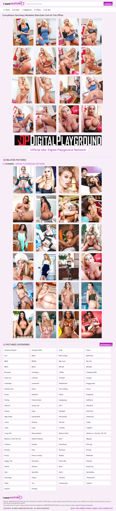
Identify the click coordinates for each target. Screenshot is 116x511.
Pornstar (62, 450)
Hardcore (89, 411)
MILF (61, 439)
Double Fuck (9, 389)
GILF (60, 405)
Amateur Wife (37, 350)
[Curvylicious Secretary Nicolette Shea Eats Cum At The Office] (91, 266)
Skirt (60, 466)
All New (16, 10)
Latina (88, 422)
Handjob (62, 411)
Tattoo (34, 478)
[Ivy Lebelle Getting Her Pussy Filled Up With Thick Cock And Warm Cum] (91, 324)
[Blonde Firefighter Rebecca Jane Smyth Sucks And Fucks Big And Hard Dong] (69, 237)
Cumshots (35, 383)
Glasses (7, 405)
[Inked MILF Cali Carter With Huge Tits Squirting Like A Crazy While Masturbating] (23, 208)
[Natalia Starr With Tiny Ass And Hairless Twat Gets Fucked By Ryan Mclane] (69, 179)
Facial (6, 394)
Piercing (89, 444)
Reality (61, 455)
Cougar (89, 378)
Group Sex (35, 405)
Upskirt (7, 489)
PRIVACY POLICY (86, 508)
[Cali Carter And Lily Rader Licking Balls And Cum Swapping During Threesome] (69, 295)
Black (34, 367)
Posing (88, 450)
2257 (100, 508)
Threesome (90, 478)
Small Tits (89, 466)
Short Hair (62, 461)
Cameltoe (35, 372)
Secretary (35, 461)
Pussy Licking (37, 455)
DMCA (95, 508)
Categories (27, 10)
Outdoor (7, 444)
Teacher (62, 478)
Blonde (61, 367)
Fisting (6, 400)
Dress (34, 389)
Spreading (90, 472)
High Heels (8, 417)
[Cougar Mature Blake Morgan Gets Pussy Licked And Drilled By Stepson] (69, 208)
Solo (5, 472)
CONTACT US (108, 508)
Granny (7, 411)
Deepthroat (63, 383)
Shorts (6, 466)
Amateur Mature (10, 350)
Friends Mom (36, 400)
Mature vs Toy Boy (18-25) (96, 433)
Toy (33, 483)
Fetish (61, 394)
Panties (34, 444)
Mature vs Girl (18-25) (12, 439)
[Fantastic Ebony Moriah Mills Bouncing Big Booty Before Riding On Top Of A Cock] (46, 208)
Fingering (89, 394)
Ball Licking (63, 356)
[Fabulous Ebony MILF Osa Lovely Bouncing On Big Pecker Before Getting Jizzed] (69, 324)
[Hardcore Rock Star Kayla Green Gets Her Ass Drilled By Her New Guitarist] (46, 179)
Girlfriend (89, 400)
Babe (33, 356)
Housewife (63, 417)
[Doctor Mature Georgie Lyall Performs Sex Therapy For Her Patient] (23, 179)
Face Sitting (63, 389)
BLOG (73, 508)
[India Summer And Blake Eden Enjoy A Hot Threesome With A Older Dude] (23, 324)
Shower (34, 466)
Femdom (35, 394)
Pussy (6, 455)
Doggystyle (90, 383)
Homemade (36, 417)
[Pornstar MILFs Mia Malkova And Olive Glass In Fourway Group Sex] (46, 295)
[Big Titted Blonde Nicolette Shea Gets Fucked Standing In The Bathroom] (91, 237)
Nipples (89, 439)
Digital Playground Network (30, 164)
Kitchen (61, 422)
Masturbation (37, 433)
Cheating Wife (91, 372)
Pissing (7, 450)
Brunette (7, 372)
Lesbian (62, 428)
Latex (6, 428)
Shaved (89, 461)
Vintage (34, 489)
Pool (33, 450)
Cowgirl (62, 378)
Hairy (33, 411)
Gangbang (63, 400)
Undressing (63, 483)
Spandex (35, 472)
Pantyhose (63, 444)
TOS (77, 508)
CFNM (61, 372)
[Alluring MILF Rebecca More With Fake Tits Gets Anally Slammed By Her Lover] (23, 266)
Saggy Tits (8, 461)
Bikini (6, 367)
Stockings (8, 478)
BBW (6, 361)
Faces (88, 389)
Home (7, 10)
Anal (60, 350)
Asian (88, 350)
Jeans (6, 422)
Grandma (89, 405)
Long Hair (7, 433)
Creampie (7, 383)
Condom (35, 378)
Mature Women (37, 439)
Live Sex (47, 10)
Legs (33, 428)
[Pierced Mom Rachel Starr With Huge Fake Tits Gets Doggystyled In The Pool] (91, 295)
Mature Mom (63, 433)
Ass (5, 356)
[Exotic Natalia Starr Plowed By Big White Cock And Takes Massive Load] (23, 295)
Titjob (6, 483)
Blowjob (89, 367)
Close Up (7, 378)
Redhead (89, 455)
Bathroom (89, 356)
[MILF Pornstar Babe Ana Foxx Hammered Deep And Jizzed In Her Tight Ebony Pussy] (23, 237)
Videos (38, 10)
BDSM (34, 361)
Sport (61, 472)
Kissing (34, 422)
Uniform (89, 483)
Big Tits (89, 361)
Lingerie (89, 428)
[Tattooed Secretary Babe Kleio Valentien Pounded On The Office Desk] (69, 266)
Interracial (90, 417)
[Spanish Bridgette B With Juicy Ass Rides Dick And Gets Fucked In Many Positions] (46, 324)
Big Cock (62, 361)
